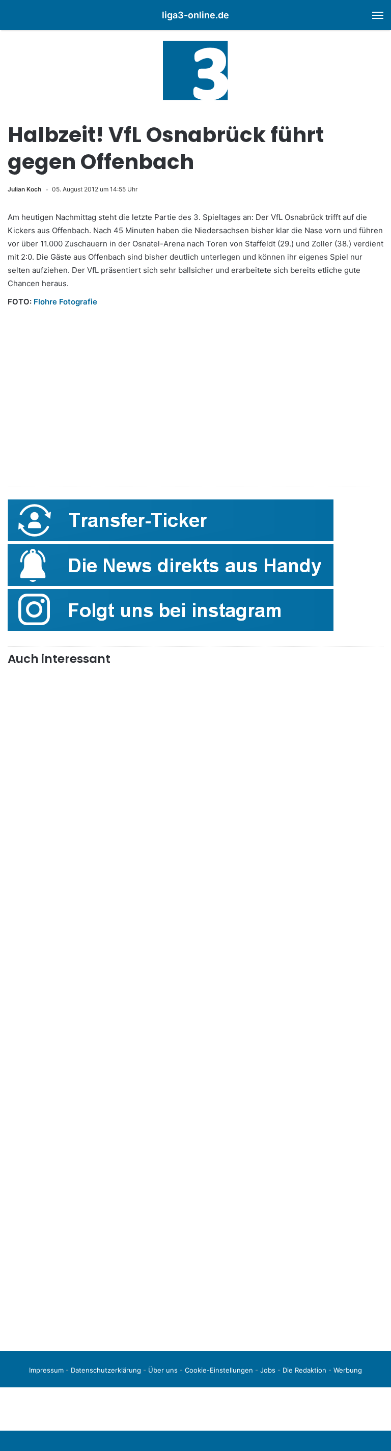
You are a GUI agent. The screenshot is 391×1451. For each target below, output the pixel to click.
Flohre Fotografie (65, 301)
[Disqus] (195, 1200)
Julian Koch (24, 189)
